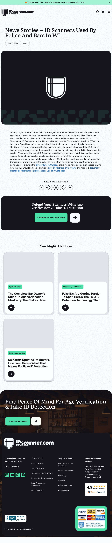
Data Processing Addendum (38, 484)
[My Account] (97, 11)
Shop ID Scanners (65, 458)
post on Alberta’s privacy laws (62, 167)
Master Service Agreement (42, 478)
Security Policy (37, 468)
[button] (41, 187)
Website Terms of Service (42, 473)
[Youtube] (12, 475)
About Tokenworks (66, 470)
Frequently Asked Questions (65, 464)
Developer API (37, 490)
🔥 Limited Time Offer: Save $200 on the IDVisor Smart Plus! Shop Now (54, 2)
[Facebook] (23, 475)
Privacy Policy (37, 463)
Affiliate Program (65, 485)
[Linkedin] (7, 475)
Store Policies (37, 458)
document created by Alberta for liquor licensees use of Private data (54, 169)
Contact (61, 480)
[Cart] (103, 11)
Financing (62, 475)
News (25, 43)
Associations (63, 490)
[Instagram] (18, 475)
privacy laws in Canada (46, 164)
